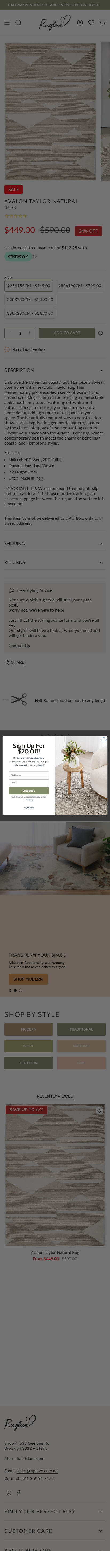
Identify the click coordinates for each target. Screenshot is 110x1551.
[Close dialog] (104, 739)
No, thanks (29, 807)
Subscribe (29, 791)
